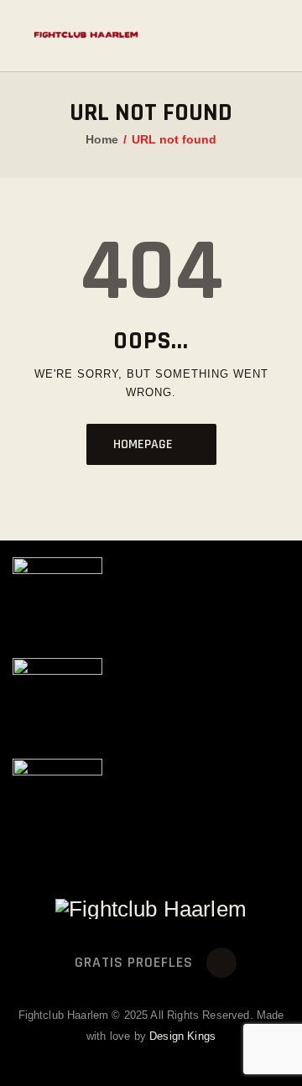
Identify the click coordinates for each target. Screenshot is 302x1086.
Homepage (143, 444)
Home (102, 139)
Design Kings (182, 1036)
